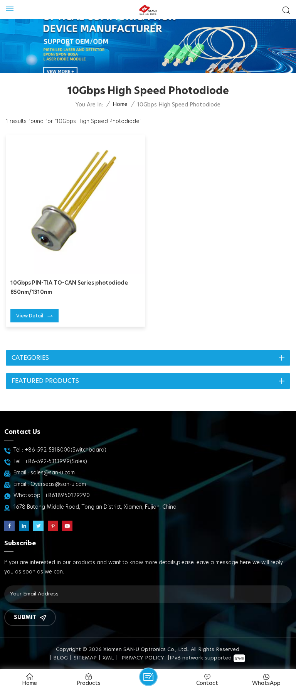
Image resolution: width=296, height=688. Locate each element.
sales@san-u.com (52, 473)
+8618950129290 (67, 495)
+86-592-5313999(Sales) (56, 461)
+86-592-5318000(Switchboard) (65, 450)
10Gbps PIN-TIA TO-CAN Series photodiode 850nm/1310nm (69, 287)
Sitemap (85, 658)
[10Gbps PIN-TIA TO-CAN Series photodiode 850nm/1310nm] (75, 204)
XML (108, 658)
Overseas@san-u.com (58, 484)
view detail (29, 316)
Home (120, 104)
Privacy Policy (142, 658)
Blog (60, 658)
